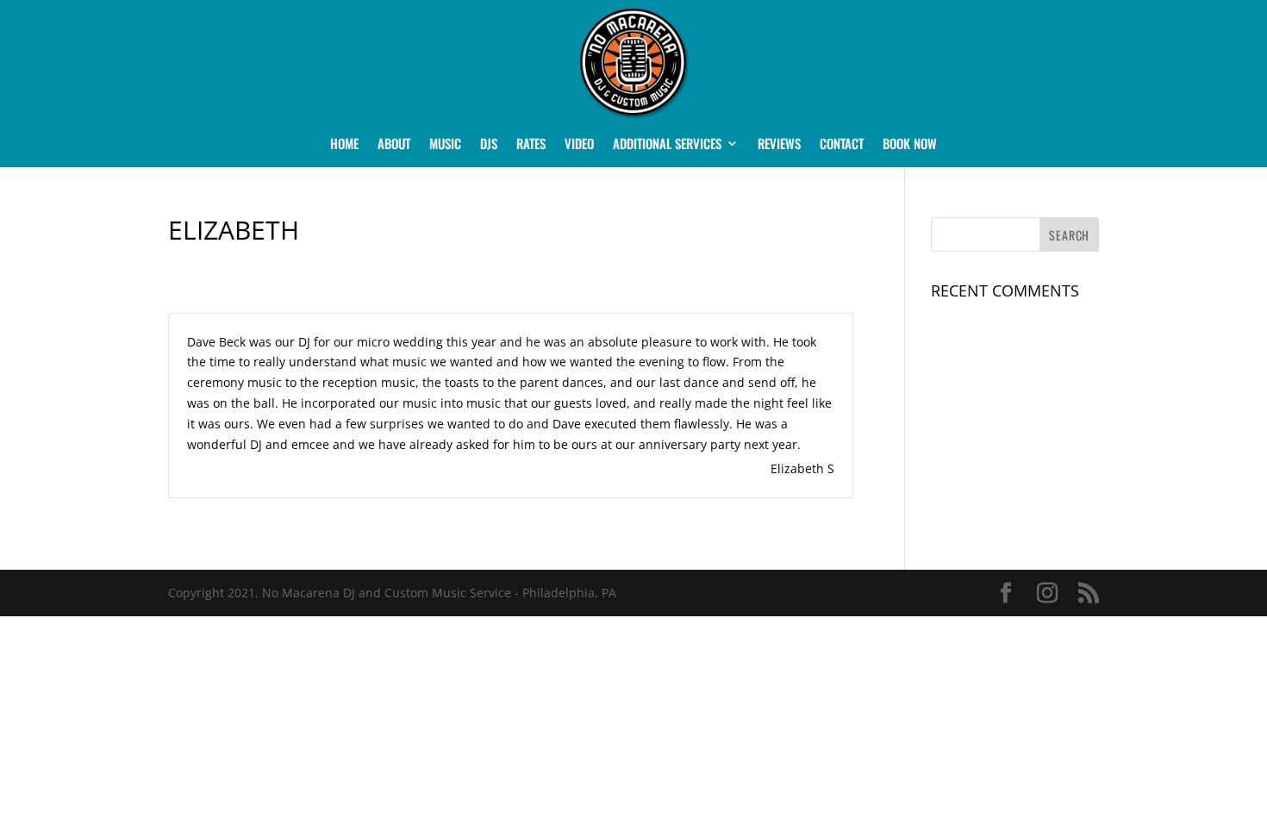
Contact (842, 145)
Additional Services (667, 145)
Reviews (779, 145)
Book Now (910, 145)
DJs (488, 145)
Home (344, 145)
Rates (531, 145)
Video (579, 145)
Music (445, 145)
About (394, 145)
